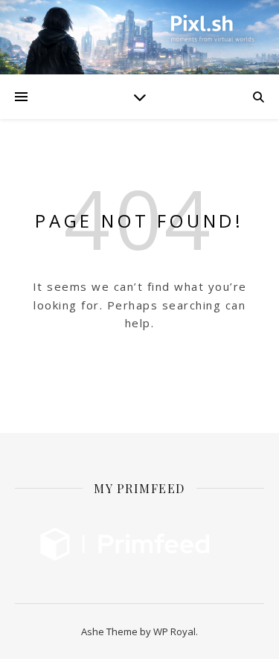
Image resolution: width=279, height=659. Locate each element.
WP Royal (174, 631)
